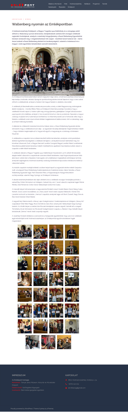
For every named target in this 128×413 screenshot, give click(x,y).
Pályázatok (62, 7)
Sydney (42, 409)
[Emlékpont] (23, 5)
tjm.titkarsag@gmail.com (76, 388)
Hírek (65, 4)
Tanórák (104, 4)
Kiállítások (87, 4)
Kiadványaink (52, 7)
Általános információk (54, 4)
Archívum (17, 19)
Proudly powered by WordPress (22, 409)
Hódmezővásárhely (76, 4)
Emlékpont (71, 7)
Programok (96, 4)
